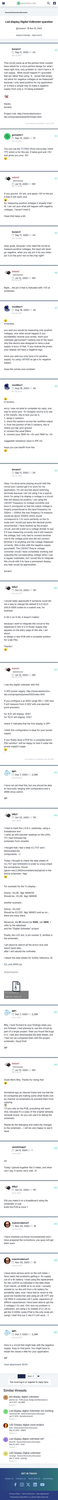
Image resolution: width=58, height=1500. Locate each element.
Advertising (48, 1478)
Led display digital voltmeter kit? (26, 1438)
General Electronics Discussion (33, 1414)
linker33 (12, 1442)
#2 (56, 50)
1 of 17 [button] (21, 1376)
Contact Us (21, 1478)
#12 (55, 773)
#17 (55, 1188)
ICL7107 (35, 847)
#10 (55, 588)
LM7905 (25, 359)
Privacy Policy (14, 1494)
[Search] (48, 3)
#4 (56, 178)
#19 (55, 1260)
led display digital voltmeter (24, 1396)
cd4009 (15, 1282)
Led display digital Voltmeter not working (31, 1410)
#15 (55, 1065)
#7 (56, 308)
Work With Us (34, 1478)
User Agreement (42, 1494)
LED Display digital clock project (26, 1424)
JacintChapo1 (19, 1147)
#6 (56, 273)
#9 (56, 471)
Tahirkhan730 (14, 1414)
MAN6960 (22, 863)
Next (30, 1376)
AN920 (23, 1430)
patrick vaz (13, 1400)
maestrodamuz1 (20, 1222)
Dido (11, 1428)
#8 (56, 386)
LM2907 (8, 502)
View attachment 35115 (16, 1364)
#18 (55, 1224)
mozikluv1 (17, 306)
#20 (55, 1332)
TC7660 (25, 148)
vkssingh (12, 1456)
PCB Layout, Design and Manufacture (33, 1400)
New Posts (37, 35)
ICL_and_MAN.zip (13, 964)
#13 (55, 815)
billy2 (15, 587)
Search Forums (23, 35)
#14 (55, 1012)
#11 (55, 670)
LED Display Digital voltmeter (25, 1453)
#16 (55, 1148)
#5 (56, 233)
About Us (9, 1478)
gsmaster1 (17, 134)
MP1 (14, 771)
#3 (56, 136)
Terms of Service (28, 1494)
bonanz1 (22, 28)
